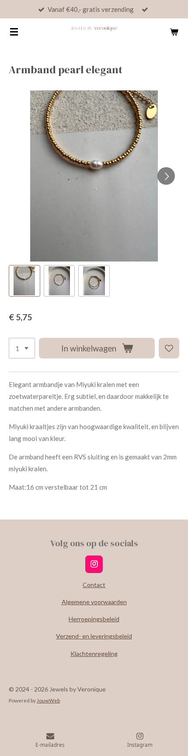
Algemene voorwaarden (94, 602)
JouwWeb (48, 700)
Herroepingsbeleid (94, 619)
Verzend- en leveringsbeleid (94, 636)
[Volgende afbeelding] (166, 176)
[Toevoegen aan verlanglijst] (169, 348)
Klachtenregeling (94, 653)
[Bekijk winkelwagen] (174, 31)
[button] (24, 281)
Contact (94, 584)
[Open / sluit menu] (14, 31)
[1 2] (22, 348)
